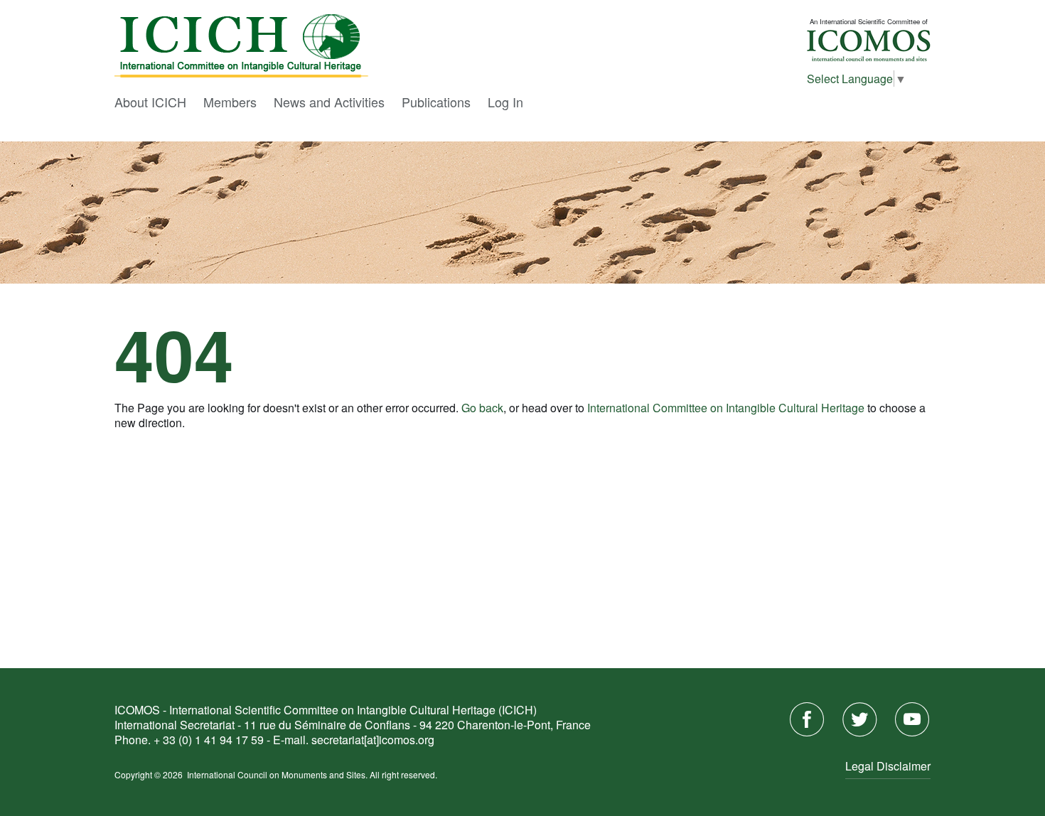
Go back (482, 407)
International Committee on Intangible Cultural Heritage (725, 407)
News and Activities (329, 101)
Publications (436, 101)
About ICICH (150, 101)
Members (230, 101)
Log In (505, 101)
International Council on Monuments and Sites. (278, 774)
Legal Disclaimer (888, 766)
